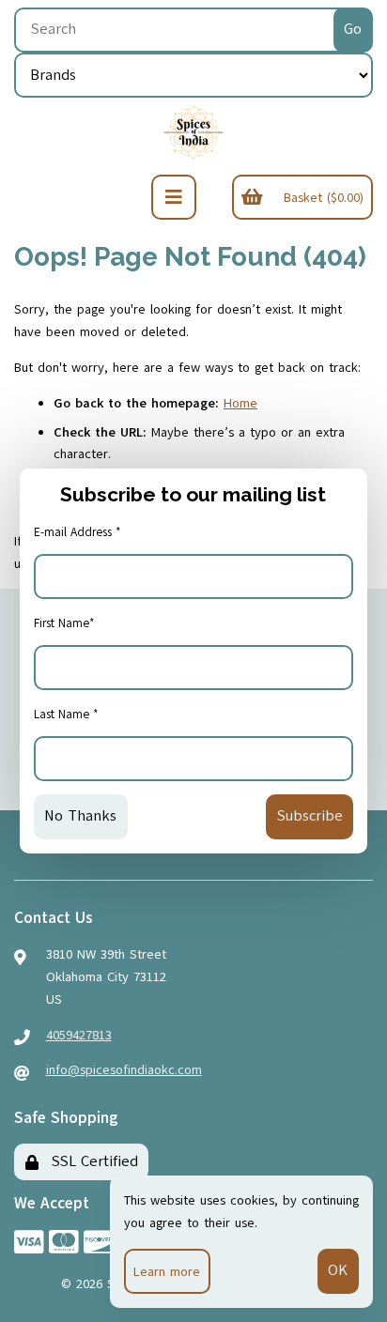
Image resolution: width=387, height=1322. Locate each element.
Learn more (166, 1272)
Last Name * (66, 714)
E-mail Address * (77, 532)
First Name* (64, 623)
